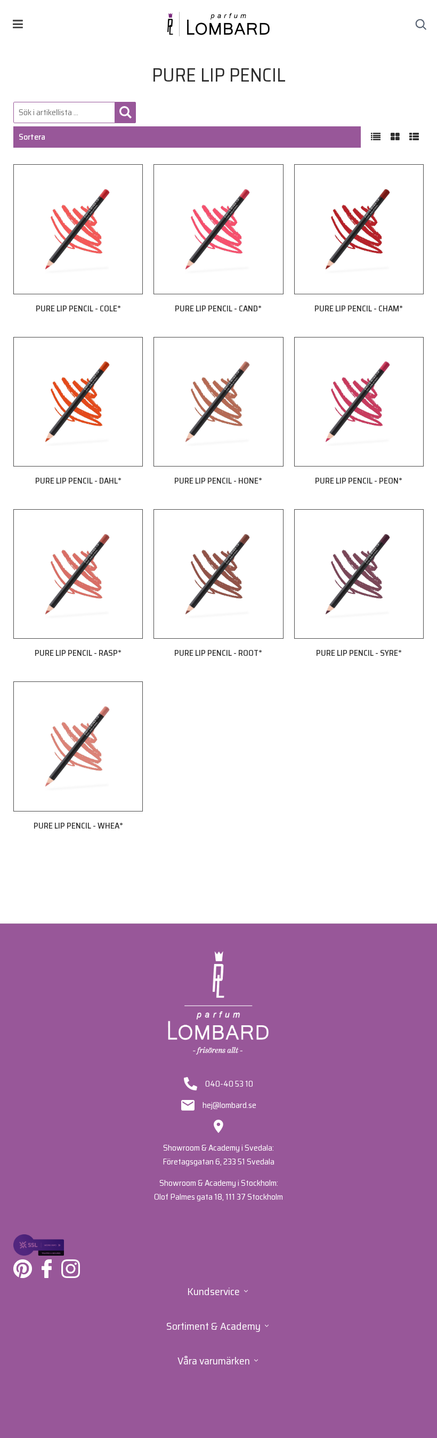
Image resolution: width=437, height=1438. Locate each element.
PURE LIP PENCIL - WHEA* (78, 825)
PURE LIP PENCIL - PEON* (358, 480)
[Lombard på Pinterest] (22, 1268)
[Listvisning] (375, 137)
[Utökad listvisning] (414, 137)
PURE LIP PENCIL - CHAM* (358, 308)
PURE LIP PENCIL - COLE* (78, 308)
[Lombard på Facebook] (46, 1268)
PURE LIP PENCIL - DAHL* (78, 480)
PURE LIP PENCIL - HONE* (218, 480)
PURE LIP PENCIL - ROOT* (218, 653)
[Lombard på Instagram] (70, 1268)
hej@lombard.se (229, 1105)
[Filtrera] (125, 112)
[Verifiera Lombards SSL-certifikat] (38, 1245)
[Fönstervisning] (394, 137)
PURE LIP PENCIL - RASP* (78, 653)
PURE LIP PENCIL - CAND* (218, 308)
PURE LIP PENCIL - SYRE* (359, 653)
